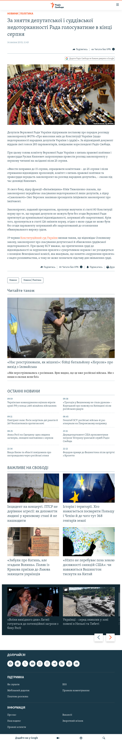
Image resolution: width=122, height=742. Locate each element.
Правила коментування (75, 690)
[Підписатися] (76, 664)
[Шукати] (104, 738)
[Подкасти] (81, 738)
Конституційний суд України (39, 238)
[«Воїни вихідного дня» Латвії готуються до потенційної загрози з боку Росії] (33, 601)
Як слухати (13, 684)
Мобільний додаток (18, 690)
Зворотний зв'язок (72, 721)
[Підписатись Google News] (18, 664)
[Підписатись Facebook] (10, 664)
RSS (64, 684)
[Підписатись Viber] (47, 664)
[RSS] (62, 664)
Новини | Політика (20, 13)
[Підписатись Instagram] (40, 664)
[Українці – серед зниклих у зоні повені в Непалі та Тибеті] (89, 601)
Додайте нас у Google (26, 738)
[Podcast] (69, 664)
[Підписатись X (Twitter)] (25, 664)
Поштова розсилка (17, 696)
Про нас (11, 715)
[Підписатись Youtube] (32, 664)
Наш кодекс (14, 721)
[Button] (80, 49)
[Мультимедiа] (58, 738)
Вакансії (67, 715)
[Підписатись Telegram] (54, 664)
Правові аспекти (16, 727)
